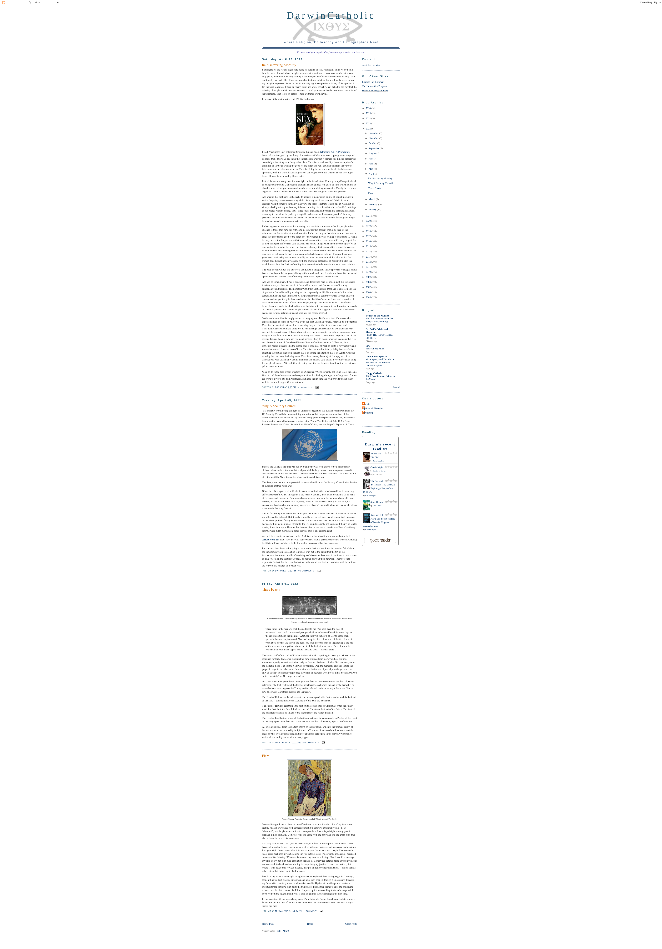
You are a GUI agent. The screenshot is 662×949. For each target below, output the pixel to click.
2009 (368, 277)
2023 (368, 123)
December (374, 133)
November (374, 138)
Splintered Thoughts (373, 408)
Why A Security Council (279, 405)
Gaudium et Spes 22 (376, 356)
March (372, 199)
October (373, 143)
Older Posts (351, 923)
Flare (265, 755)
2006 (368, 292)
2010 (368, 271)
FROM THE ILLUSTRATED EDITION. (379, 336)
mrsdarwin (368, 412)
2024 (368, 118)
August (373, 153)
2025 (368, 113)
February (373, 204)
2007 (368, 287)
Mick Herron (377, 505)
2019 (368, 226)
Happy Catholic (374, 373)
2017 (368, 236)
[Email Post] (316, 387)
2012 (368, 261)
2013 (368, 256)
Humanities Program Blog (375, 90)
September (374, 148)
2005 (368, 297)
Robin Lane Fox (378, 461)
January (373, 209)
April (372, 173)
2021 (368, 215)
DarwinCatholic (331, 15)
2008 (368, 282)
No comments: (307, 571)
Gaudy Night (376, 467)
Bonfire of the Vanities (377, 315)
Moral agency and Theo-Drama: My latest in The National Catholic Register (381, 362)
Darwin (366, 404)
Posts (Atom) (282, 930)
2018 (368, 231)
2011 (368, 266)
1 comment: (311, 911)
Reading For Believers (373, 81)
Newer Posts (268, 923)
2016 (368, 241)
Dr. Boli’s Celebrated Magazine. (377, 330)
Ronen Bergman (371, 529)
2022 (368, 128)
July (371, 158)
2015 (368, 246)
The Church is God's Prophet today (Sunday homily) (379, 320)
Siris (368, 346)
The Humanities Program (374, 86)
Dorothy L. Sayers (379, 471)
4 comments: (306, 387)
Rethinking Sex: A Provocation (334, 151)
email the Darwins (371, 65)
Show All (396, 387)
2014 (368, 251)
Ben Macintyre (370, 495)
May (371, 168)
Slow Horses (376, 502)
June (371, 163)
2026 (368, 108)
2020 (368, 220)
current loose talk (270, 539)
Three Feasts (271, 589)
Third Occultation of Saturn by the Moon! (380, 377)
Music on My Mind (375, 348)
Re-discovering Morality (279, 64)
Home (310, 923)
